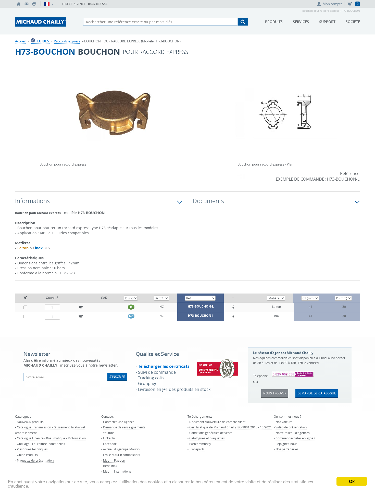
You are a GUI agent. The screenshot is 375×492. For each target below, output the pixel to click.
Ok (352, 481)
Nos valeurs (284, 422)
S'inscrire (117, 376)
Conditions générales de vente (210, 433)
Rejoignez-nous (286, 444)
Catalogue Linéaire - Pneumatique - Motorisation (51, 438)
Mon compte (332, 4)
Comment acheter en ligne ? (295, 438)
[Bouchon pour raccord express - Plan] (286, 116)
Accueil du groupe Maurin (121, 449)
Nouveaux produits (30, 422)
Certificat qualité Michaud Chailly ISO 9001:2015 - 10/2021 (230, 427)
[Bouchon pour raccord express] (114, 116)
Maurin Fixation (114, 460)
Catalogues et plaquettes (207, 438)
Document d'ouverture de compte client (217, 422)
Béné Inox (110, 466)
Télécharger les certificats (164, 366)
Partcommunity (200, 444)
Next (187, 111)
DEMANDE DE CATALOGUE (316, 393)
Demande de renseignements (124, 427)
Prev (41, 111)
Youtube (109, 433)
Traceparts (197, 449)
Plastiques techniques (32, 449)
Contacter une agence (118, 422)
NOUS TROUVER (274, 393)
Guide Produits (27, 455)
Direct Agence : (84, 4)
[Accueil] (19, 4)
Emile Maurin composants (121, 455)
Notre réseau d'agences (293, 433)
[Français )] (49, 4)
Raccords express (67, 41)
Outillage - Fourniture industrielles (41, 444)
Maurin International (117, 471)
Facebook (110, 444)
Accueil (20, 41)
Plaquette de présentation (35, 460)
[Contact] (26, 4)
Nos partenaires (287, 449)
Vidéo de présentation (291, 427)
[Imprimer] (34, 4)
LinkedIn (109, 438)
